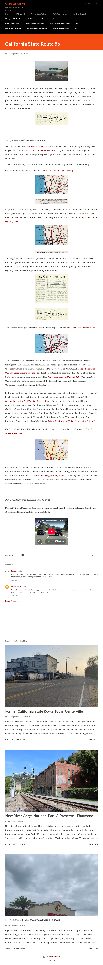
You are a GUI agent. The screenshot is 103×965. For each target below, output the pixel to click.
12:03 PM (14, 596)
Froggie (14, 571)
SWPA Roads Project (60, 14)
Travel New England (79, 14)
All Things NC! (20, 14)
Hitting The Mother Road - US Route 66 (18, 19)
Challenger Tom (17, 586)
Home (7, 14)
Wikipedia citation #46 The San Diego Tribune (28, 401)
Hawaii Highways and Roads (34, 23)
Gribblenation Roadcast (61, 28)
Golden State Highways (13, 28)
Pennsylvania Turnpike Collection (49, 19)
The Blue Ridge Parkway (39, 14)
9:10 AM (14, 580)
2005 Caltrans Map (14, 433)
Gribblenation (15, 3)
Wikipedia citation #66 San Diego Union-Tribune (71, 421)
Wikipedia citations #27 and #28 (63, 377)
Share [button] (93, 555)
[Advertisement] (51, 622)
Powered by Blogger (53, 957)
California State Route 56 (37, 146)
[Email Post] (22, 555)
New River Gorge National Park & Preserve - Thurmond (49, 815)
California (15, 555)
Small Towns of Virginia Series (60, 23)
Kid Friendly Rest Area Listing (37, 28)
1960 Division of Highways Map (58, 170)
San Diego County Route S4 (54, 475)
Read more (93, 739)
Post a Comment (11, 601)
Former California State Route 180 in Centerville (44, 711)
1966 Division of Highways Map (81, 327)
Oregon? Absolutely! (12, 23)
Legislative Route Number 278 (45, 150)
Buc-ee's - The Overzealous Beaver (32, 920)
